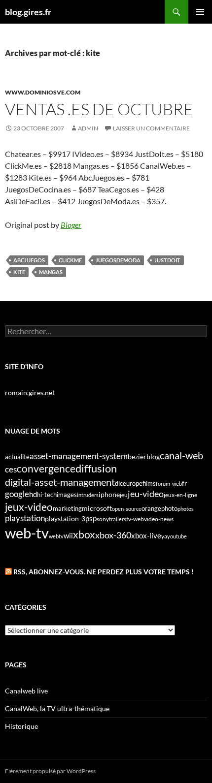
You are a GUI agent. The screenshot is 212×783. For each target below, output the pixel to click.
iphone (109, 495)
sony (103, 519)
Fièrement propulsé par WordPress (50, 771)
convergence (46, 468)
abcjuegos (29, 260)
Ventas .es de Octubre (99, 109)
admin (88, 128)
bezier (137, 456)
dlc (119, 483)
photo (169, 508)
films (149, 483)
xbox (84, 534)
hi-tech (47, 495)
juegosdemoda (118, 260)
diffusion (96, 468)
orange (151, 508)
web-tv (27, 532)
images (67, 495)
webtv (56, 536)
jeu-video (146, 494)
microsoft (97, 508)
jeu (124, 495)
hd (33, 494)
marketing (67, 508)
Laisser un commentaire (151, 128)
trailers (117, 519)
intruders (88, 495)
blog (153, 456)
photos (185, 508)
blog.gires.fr (28, 11)
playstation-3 (65, 519)
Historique (21, 726)
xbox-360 (113, 535)
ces (11, 469)
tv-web (135, 519)
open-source (126, 508)
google (17, 494)
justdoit (167, 260)
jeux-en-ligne (180, 495)
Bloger (71, 224)
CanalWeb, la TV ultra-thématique (57, 708)
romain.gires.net (30, 392)
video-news (159, 519)
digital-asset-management (60, 482)
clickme (70, 260)
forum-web (169, 483)
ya (164, 536)
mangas (51, 272)
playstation (25, 518)
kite (19, 272)
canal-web (181, 455)
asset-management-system (79, 456)
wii (68, 535)
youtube (177, 536)
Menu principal (200, 12)
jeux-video (29, 507)
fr (184, 483)
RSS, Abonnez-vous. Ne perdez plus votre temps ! (103, 571)
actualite (17, 457)
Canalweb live (26, 691)
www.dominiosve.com (42, 92)
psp (91, 518)
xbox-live (146, 535)
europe (132, 483)
